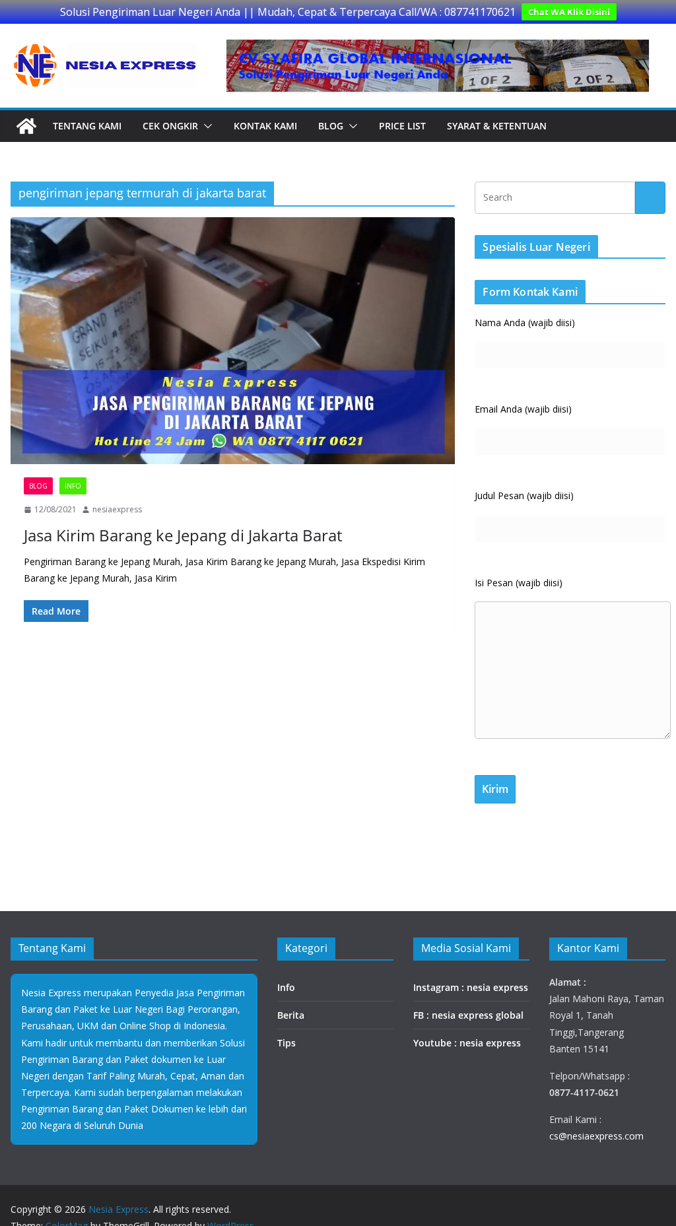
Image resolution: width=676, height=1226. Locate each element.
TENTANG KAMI (87, 125)
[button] (205, 126)
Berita (290, 1015)
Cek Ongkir (170, 125)
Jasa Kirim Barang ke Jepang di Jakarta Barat (183, 535)
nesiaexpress (117, 509)
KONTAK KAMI (265, 125)
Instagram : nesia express (470, 987)
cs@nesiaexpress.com (596, 1136)
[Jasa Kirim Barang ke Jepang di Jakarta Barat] (233, 341)
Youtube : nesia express (467, 1043)
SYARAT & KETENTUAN (497, 125)
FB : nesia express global (468, 1015)
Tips (286, 1043)
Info (73, 486)
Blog (330, 125)
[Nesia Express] (26, 126)
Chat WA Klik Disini (569, 12)
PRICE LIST (402, 125)
